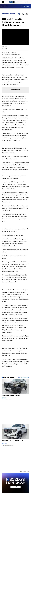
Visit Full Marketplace (23, 377)
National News (8, 13)
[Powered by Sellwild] (26, 471)
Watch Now (26, 1)
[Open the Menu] (2, 1)
